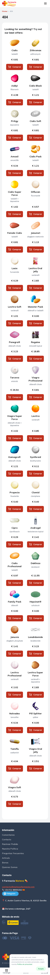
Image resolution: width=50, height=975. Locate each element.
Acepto (41, 969)
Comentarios (8, 835)
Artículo (6, 858)
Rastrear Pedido (10, 844)
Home (4, 11)
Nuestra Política (10, 848)
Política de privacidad (24, 964)
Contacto (6, 839)
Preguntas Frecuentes (13, 853)
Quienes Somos (10, 867)
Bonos (5, 862)
